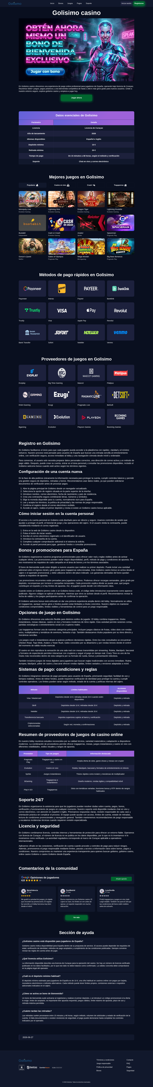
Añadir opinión (121, 879)
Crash (89, 185)
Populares (31, 185)
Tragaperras (119, 185)
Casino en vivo (60, 185)
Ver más (76, 917)
